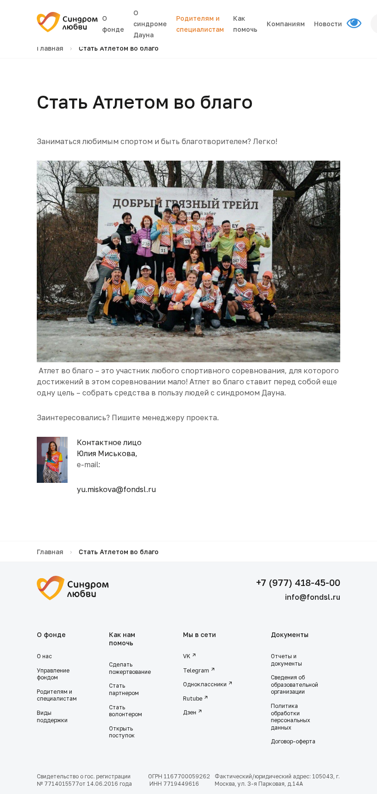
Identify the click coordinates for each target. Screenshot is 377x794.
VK (186, 656)
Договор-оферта (293, 741)
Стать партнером (124, 689)
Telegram (196, 670)
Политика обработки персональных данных (290, 716)
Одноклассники (205, 684)
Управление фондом (53, 674)
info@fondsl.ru (312, 597)
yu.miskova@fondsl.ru (116, 489)
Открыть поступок (122, 732)
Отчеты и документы (286, 660)
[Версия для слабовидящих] (359, 23)
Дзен (189, 712)
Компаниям (286, 24)
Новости (328, 24)
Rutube (192, 698)
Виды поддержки (52, 716)
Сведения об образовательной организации (294, 684)
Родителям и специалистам (57, 695)
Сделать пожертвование (130, 668)
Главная (50, 48)
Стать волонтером (125, 711)
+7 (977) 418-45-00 (298, 582)
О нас (44, 656)
